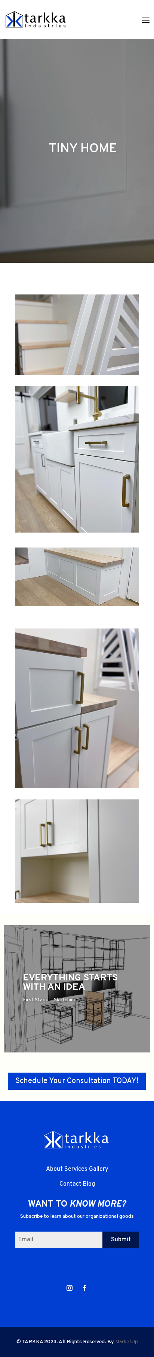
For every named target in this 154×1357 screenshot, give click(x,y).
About (55, 1169)
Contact (71, 1184)
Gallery (98, 1169)
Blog (89, 1184)
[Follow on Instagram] (70, 1288)
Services (76, 1169)
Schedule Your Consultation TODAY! (76, 1081)
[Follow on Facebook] (84, 1288)
